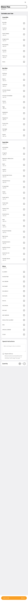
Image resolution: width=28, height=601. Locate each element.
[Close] (25, 2)
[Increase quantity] (24, 363)
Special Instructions (8, 341)
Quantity (5, 363)
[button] (14, 598)
